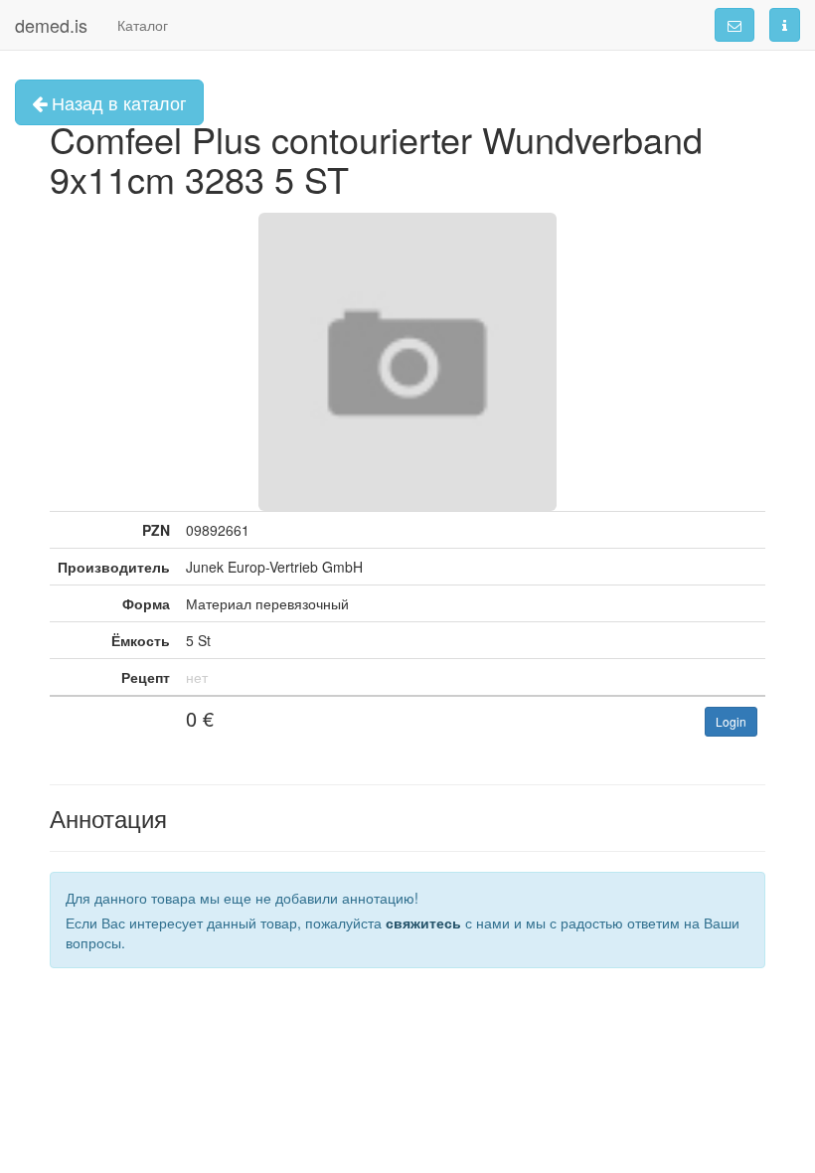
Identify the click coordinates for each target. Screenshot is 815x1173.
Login (731, 721)
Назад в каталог (117, 102)
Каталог (142, 25)
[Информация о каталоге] (784, 25)
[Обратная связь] (734, 25)
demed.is (51, 25)
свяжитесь (423, 922)
